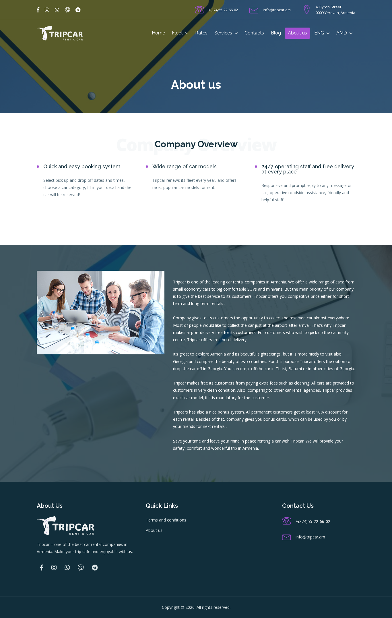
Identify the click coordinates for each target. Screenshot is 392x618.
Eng (319, 33)
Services (223, 33)
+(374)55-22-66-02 (223, 9)
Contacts (254, 33)
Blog (276, 33)
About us (297, 33)
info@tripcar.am (277, 9)
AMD (342, 33)
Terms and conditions (166, 520)
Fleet (178, 33)
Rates (201, 33)
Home (158, 33)
